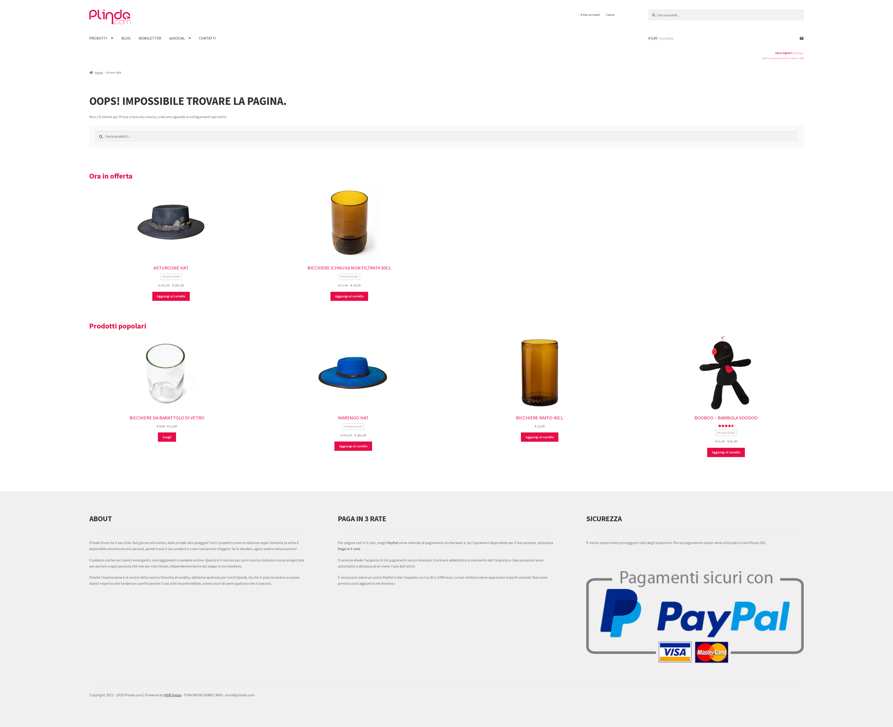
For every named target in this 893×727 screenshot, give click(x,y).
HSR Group (172, 695)
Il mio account (590, 15)
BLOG (125, 38)
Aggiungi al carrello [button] (171, 296)
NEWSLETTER (150, 38)
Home (99, 72)
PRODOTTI (98, 38)
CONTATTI (207, 38)
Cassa (610, 15)
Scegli (167, 437)
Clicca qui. (798, 53)
